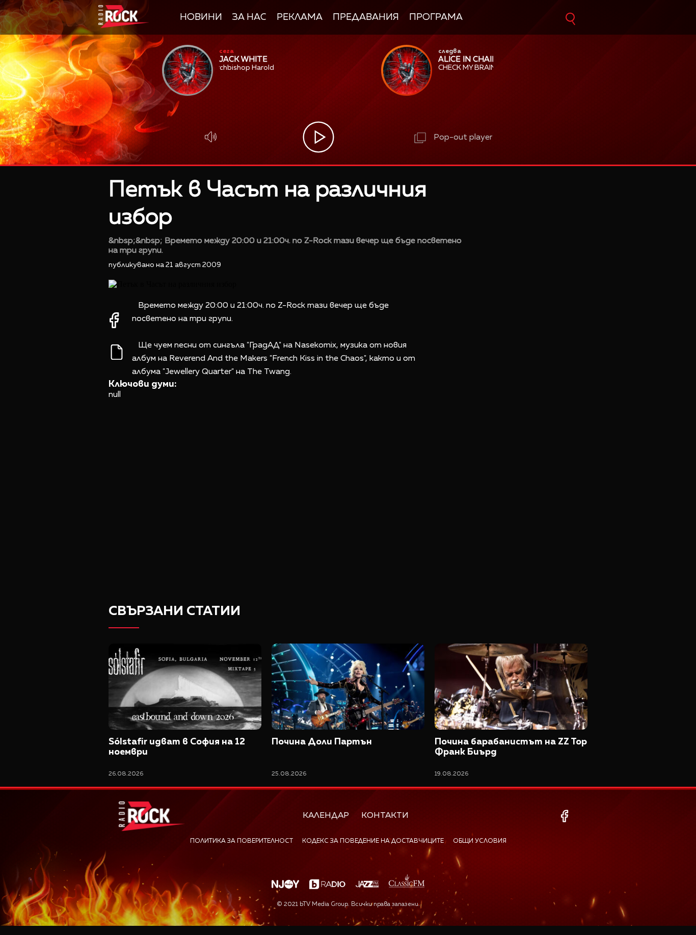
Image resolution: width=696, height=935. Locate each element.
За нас (249, 17)
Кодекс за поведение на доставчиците (373, 841)
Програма (436, 17)
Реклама (300, 17)
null (115, 395)
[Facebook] (566, 816)
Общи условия (479, 841)
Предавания (366, 17)
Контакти (385, 816)
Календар (326, 816)
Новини (201, 17)
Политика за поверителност (241, 841)
